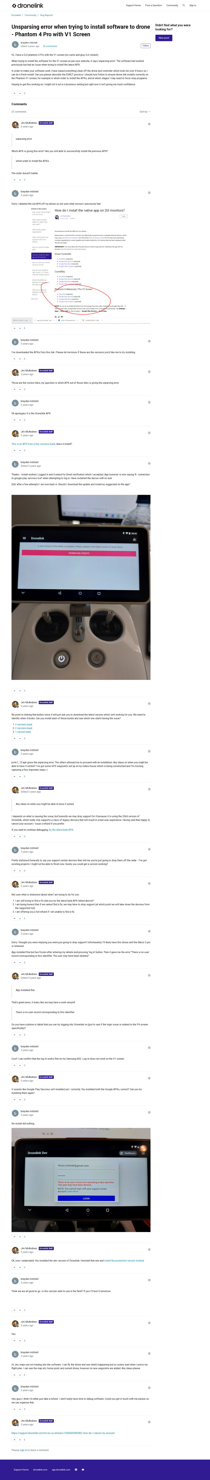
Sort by (144, 111)
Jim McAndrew (29, 122)
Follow (146, 45)
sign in (23, 1450)
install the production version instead (124, 1260)
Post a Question (153, 5)
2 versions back (23, 728)
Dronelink (16, 15)
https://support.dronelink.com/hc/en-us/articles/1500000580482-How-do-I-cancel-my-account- (63, 1433)
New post (164, 37)
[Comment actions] (149, 124)
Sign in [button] (193, 5)
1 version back (23, 731)
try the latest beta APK (61, 829)
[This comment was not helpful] (20, 180)
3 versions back (23, 724)
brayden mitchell (29, 42)
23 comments (50, 46)
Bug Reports (46, 15)
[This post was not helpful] (20, 93)
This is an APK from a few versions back (33, 444)
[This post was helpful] (14, 93)
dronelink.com (40, 1469)
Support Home (133, 5)
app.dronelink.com (61, 1469)
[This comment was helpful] (14, 180)
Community (172, 5)
